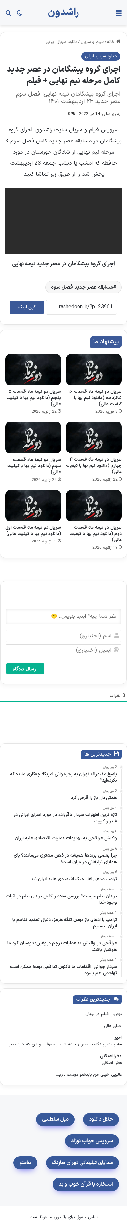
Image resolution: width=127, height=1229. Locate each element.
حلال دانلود (101, 1119)
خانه (111, 42)
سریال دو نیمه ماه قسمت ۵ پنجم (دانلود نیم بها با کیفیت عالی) (34, 397)
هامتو (25, 1163)
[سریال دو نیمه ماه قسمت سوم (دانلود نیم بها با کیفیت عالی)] (33, 437)
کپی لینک (26, 307)
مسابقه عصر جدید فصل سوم (81, 287)
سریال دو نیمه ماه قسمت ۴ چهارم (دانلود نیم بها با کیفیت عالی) (94, 465)
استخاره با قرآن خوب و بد (86, 1184)
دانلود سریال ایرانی (61, 42)
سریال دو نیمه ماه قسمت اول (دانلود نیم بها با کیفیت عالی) (33, 530)
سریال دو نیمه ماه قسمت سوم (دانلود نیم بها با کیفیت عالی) (34, 466)
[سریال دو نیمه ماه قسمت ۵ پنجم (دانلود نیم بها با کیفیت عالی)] (33, 369)
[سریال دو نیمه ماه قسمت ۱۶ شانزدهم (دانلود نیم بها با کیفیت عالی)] (94, 369)
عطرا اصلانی (111, 1056)
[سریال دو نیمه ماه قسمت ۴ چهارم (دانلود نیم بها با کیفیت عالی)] (94, 437)
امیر (118, 1037)
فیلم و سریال (92, 42)
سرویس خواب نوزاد (92, 1141)
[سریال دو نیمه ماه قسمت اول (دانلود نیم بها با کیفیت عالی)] (33, 505)
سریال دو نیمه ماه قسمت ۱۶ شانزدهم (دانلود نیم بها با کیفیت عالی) (95, 397)
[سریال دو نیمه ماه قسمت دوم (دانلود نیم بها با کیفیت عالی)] (94, 505)
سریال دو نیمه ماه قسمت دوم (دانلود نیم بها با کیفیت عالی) (96, 533)
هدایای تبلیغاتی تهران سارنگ (82, 1163)
